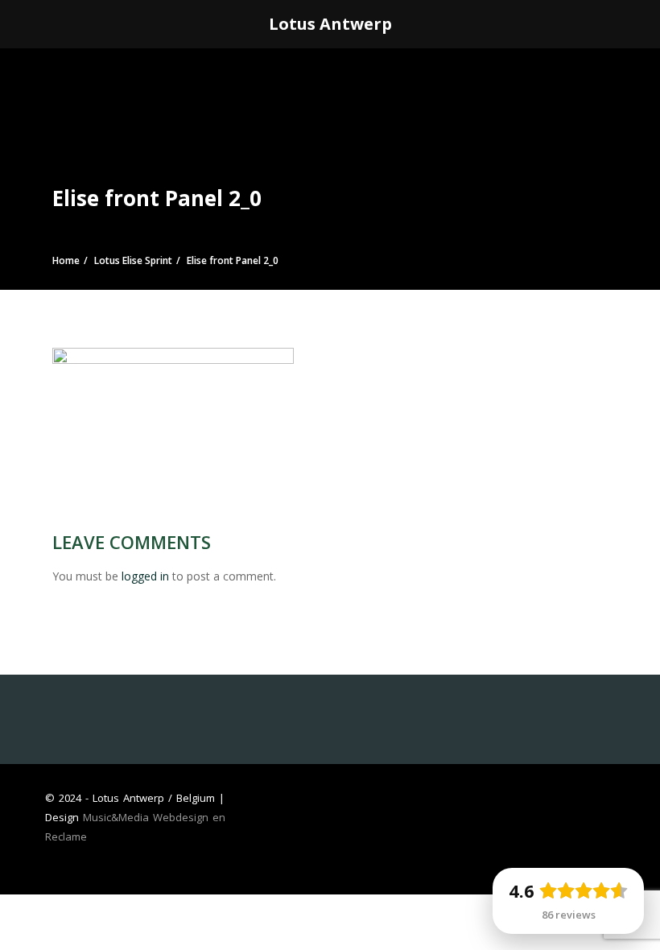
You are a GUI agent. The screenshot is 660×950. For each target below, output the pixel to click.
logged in (145, 576)
